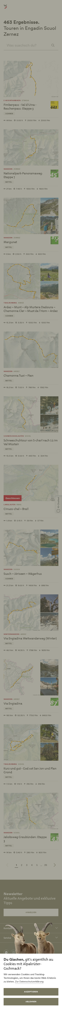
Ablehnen (31, 1001)
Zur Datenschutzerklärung (29, 981)
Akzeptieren (31, 992)
